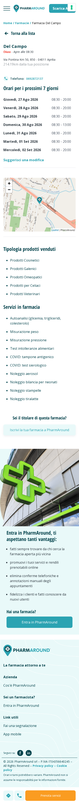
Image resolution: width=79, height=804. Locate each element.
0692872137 (34, 79)
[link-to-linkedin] (29, 752)
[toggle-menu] (6, 8)
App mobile (12, 734)
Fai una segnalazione (20, 725)
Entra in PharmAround (21, 705)
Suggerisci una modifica (23, 160)
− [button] (9, 189)
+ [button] (9, 183)
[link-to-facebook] (21, 752)
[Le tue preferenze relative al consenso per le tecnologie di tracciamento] (72, 7)
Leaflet (55, 230)
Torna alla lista (23, 33)
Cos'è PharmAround (19, 685)
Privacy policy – (45, 766)
